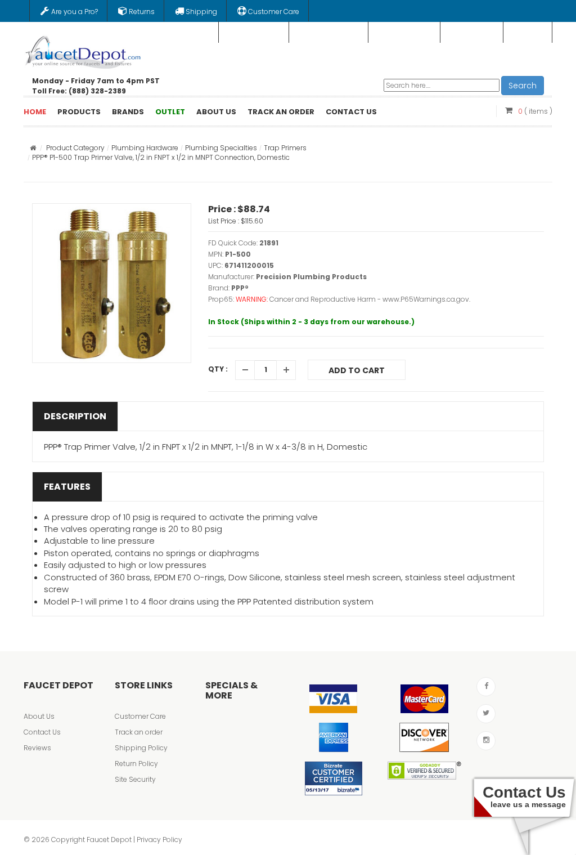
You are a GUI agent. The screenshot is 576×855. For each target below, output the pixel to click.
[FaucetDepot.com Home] (83, 50)
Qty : (218, 369)
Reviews (37, 748)
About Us (39, 716)
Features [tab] (67, 486)
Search (522, 85)
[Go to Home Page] (33, 147)
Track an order (139, 732)
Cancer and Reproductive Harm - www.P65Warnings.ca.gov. (369, 299)
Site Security (135, 779)
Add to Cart (356, 370)
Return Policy (136, 763)
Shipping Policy (141, 748)
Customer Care (140, 716)
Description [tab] (75, 416)
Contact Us (42, 732)
